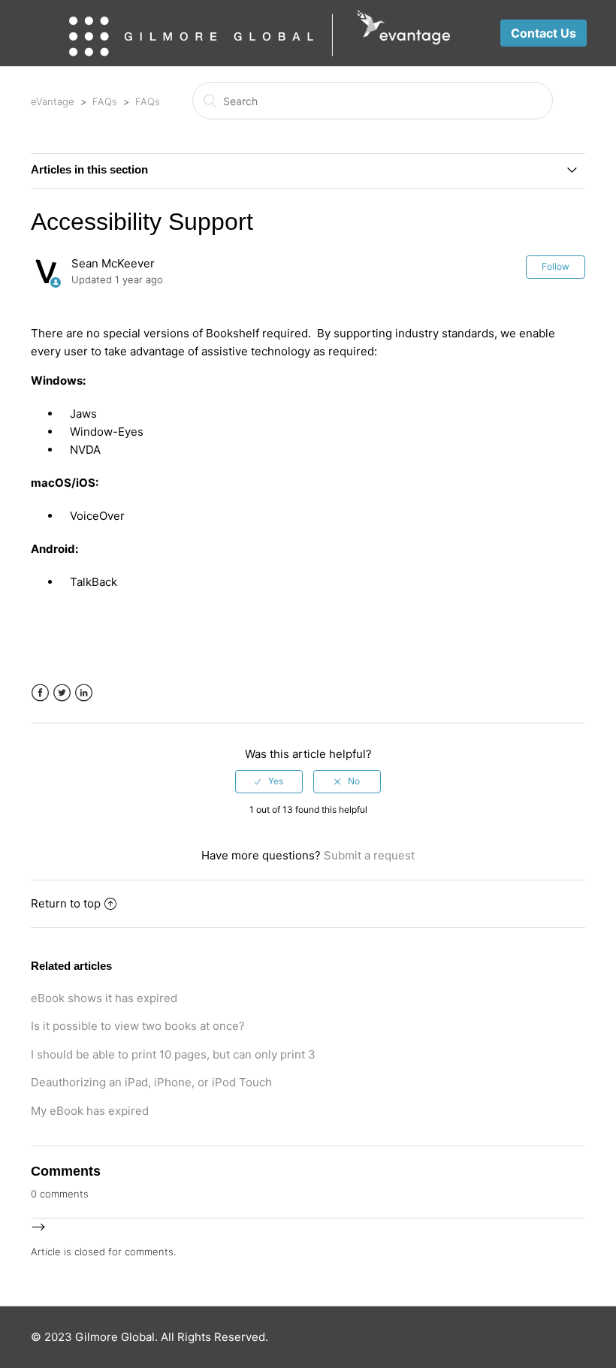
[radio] (269, 781)
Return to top (66, 903)
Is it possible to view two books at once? (138, 1026)
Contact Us (543, 33)
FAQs (104, 101)
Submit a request (369, 855)
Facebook (40, 693)
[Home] (259, 33)
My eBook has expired (90, 1111)
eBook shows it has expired (104, 998)
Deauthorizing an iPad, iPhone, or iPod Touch (151, 1082)
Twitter (62, 693)
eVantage (52, 101)
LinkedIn (83, 693)
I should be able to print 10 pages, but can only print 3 (173, 1054)
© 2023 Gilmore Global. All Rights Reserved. (149, 1337)
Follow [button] (555, 266)
